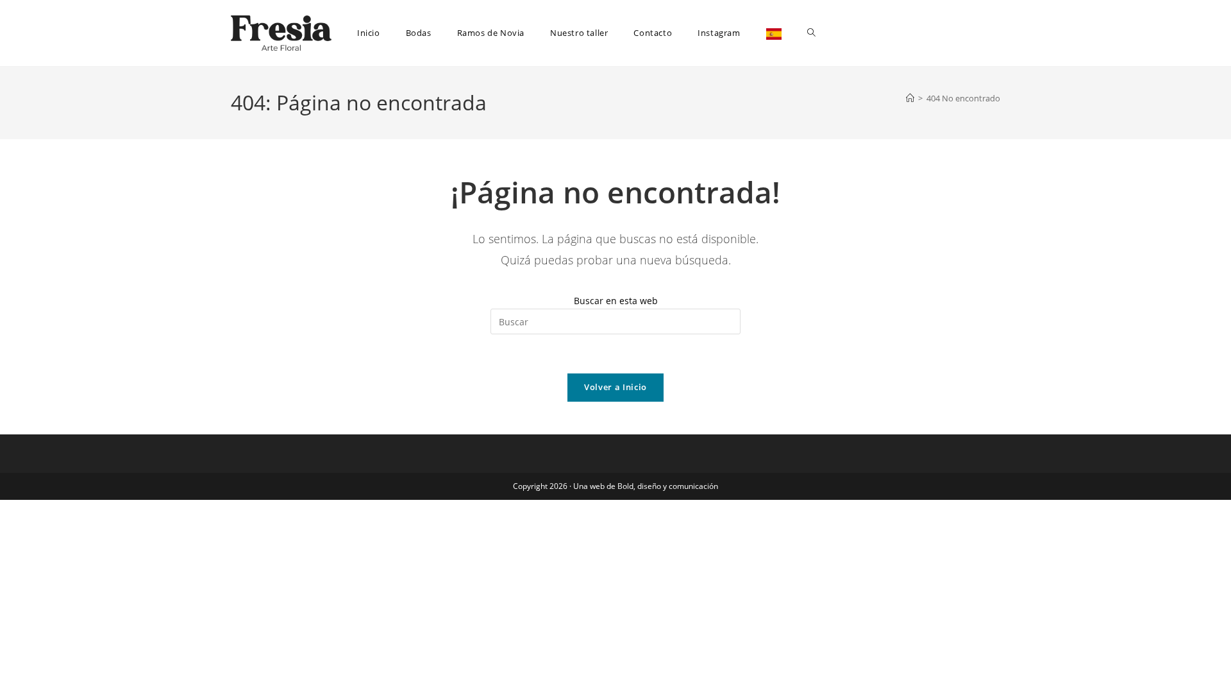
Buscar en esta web (616, 301)
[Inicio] (910, 98)
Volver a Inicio (615, 387)
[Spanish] (773, 33)
